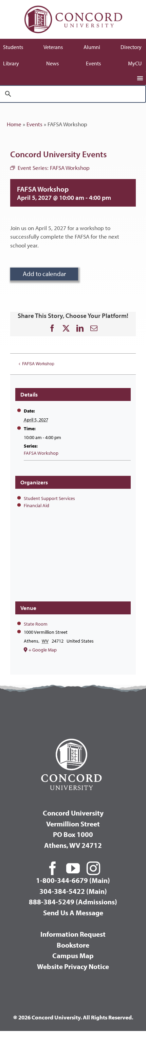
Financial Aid (36, 505)
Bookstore (73, 944)
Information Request (73, 934)
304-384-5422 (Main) (73, 891)
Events (34, 124)
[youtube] (73, 868)
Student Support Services (49, 498)
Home (14, 124)
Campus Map (73, 955)
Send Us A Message (73, 912)
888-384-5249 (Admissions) (73, 901)
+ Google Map (43, 650)
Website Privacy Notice (73, 966)
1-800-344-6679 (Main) (73, 880)
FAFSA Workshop (38, 363)
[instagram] (93, 868)
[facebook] (52, 868)
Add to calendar (44, 274)
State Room (36, 624)
